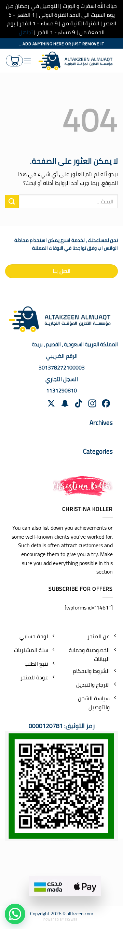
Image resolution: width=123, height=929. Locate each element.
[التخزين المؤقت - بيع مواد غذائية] (77, 61)
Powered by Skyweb (60, 919)
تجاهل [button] (26, 32)
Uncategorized (89, 463)
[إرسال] (12, 201)
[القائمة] (27, 60)
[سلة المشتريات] (14, 60)
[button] (15, 914)
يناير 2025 (94, 434)
